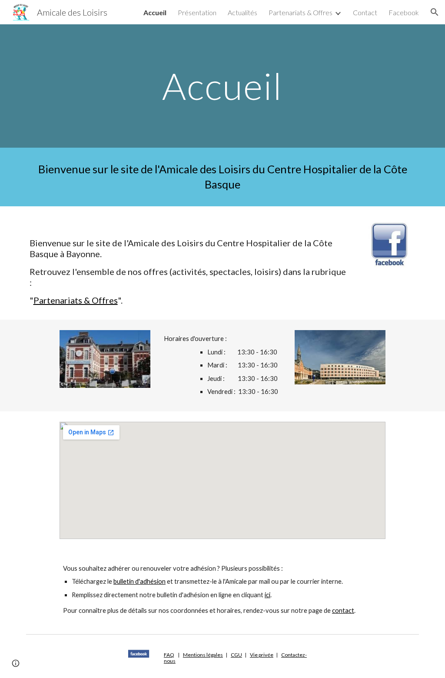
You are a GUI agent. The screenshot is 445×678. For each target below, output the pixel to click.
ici (267, 595)
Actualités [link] (242, 12)
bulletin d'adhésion (139, 581)
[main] (222, 86)
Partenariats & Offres (75, 300)
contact (343, 610)
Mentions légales (203, 655)
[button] (434, 12)
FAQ (169, 655)
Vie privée (261, 655)
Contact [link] (365, 12)
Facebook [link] (404, 12)
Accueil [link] (154, 12)
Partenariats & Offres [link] (300, 12)
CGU (236, 655)
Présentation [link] (197, 12)
